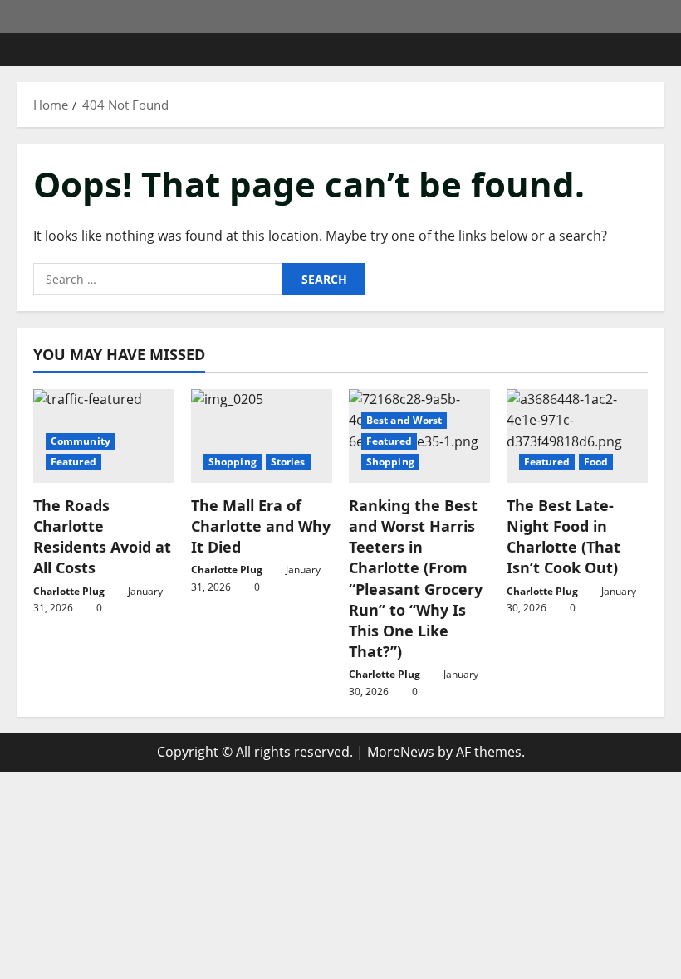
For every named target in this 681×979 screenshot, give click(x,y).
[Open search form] (659, 49)
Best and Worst (404, 420)
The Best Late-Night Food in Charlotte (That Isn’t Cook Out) (563, 536)
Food (596, 462)
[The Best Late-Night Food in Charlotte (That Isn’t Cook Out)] (577, 436)
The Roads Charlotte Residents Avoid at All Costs (102, 536)
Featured (73, 462)
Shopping (232, 462)
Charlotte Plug (69, 591)
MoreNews (400, 752)
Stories (288, 462)
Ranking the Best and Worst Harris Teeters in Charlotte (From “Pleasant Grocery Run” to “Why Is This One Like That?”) (416, 578)
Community (80, 441)
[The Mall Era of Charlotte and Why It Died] (261, 436)
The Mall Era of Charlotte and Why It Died (261, 526)
